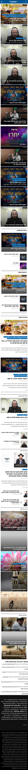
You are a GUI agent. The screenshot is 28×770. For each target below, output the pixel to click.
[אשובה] (14, 2)
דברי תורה (15, 14)
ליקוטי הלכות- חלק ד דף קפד (18, 204)
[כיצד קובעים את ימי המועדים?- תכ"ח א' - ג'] (14, 74)
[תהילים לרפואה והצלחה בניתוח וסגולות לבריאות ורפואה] (14, 521)
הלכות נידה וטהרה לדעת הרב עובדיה (9, 719)
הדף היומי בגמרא (22, 396)
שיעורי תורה (4, 14)
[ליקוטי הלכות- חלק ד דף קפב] (14, 95)
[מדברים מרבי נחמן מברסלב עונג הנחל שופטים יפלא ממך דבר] (14, 156)
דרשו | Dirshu (22, 42)
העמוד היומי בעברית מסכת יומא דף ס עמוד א (10, 433)
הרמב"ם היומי (23, 450)
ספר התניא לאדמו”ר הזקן (17, 707)
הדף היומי (24, 38)
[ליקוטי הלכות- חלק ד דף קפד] (14, 197)
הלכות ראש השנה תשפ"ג (19, 589)
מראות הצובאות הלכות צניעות (12, 701)
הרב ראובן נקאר (10, 14)
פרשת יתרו (23, 144)
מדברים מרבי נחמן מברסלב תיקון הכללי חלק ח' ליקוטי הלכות (15, 122)
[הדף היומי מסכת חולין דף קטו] (14, 34)
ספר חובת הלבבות (6, 717)
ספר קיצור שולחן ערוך (12, 699)
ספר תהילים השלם (22, 699)
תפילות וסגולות (23, 563)
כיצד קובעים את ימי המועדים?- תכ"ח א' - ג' (11, 441)
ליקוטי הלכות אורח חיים (16, 717)
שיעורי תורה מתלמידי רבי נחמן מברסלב (12, 16)
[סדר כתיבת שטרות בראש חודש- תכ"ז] (14, 217)
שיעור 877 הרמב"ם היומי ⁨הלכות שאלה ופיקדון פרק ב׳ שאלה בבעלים (10, 491)
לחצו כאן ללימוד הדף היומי (8, 664)
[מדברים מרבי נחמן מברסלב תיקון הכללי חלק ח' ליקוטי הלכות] (14, 115)
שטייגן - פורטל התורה (16, 563)
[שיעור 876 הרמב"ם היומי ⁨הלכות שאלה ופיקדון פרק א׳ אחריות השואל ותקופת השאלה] (24, 502)
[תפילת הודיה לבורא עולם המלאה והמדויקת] (14, 624)
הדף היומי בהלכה (19, 38)
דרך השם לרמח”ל (17, 715)
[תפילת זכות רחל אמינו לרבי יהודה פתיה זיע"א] (14, 652)
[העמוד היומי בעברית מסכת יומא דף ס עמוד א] (14, 54)
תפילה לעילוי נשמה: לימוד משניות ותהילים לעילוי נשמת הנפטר (15, 642)
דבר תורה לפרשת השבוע (22, 14)
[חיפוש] (1, 1)
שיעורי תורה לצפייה (22, 16)
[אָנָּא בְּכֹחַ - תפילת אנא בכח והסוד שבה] (14, 602)
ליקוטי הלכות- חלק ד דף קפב (18, 102)
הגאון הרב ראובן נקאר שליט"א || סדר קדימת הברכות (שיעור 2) (15, 19)
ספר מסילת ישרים (14, 709)
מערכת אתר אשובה (21, 184)
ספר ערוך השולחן (23, 719)
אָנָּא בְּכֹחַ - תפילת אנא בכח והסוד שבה (15, 609)
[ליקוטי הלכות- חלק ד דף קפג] (14, 176)
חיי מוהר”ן (9, 715)
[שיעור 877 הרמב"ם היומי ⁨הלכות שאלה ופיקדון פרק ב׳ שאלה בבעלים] (24, 494)
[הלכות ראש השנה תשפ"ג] (14, 581)
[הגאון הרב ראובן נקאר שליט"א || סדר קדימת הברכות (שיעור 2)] (14, 327)
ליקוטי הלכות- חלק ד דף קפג (18, 182)
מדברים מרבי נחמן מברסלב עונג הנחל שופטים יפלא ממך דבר (15, 163)
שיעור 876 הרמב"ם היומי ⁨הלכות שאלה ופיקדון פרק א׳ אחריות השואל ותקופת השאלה (10, 501)
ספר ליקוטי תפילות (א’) (7, 711)
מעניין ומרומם (23, 509)
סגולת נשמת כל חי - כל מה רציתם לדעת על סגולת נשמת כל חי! (15, 548)
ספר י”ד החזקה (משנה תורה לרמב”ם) (18, 713)
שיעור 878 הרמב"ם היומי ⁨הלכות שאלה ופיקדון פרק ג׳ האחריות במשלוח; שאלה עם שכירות (16, 474)
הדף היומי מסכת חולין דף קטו (17, 40)
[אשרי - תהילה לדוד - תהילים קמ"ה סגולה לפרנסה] (14, 561)
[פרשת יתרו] (14, 136)
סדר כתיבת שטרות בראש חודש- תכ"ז (15, 225)
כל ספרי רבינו (14, 178)
